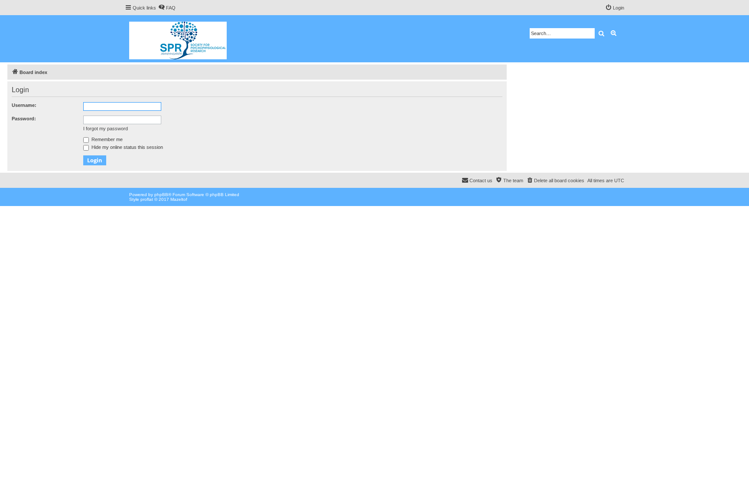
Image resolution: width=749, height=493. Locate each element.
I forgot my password (105, 128)
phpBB (161, 194)
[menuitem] (167, 8)
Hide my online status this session (126, 147)
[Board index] (178, 38)
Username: (24, 105)
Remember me (106, 139)
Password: (24, 118)
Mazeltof (178, 199)
